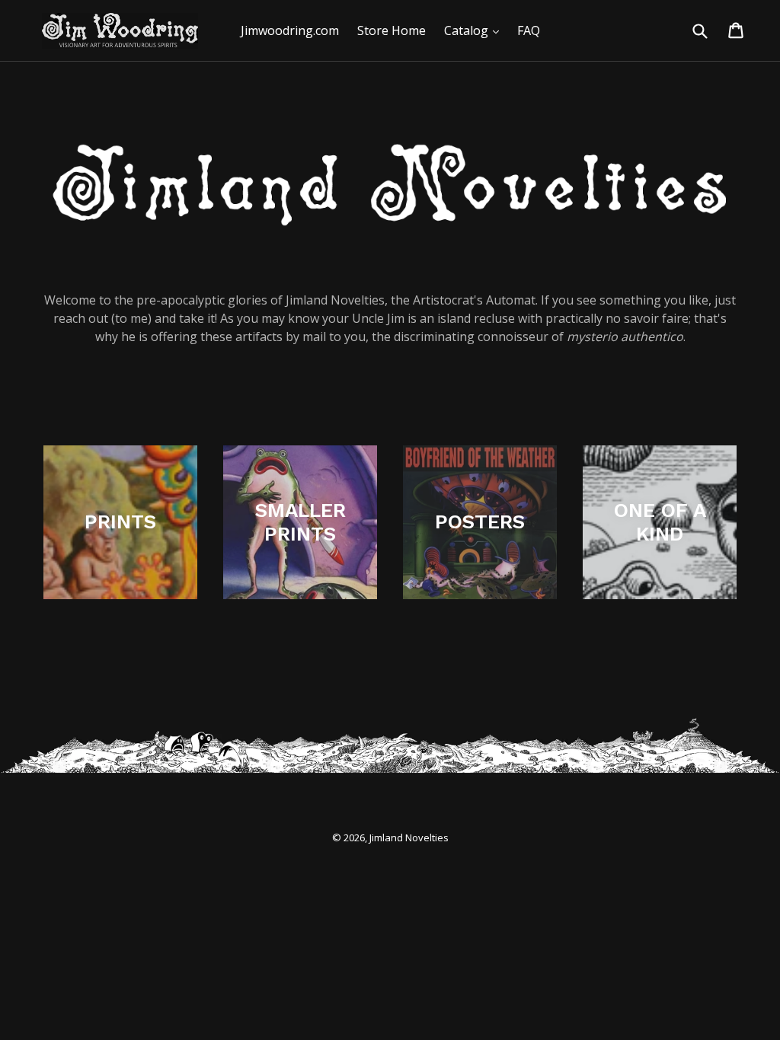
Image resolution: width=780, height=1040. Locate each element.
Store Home (391, 30)
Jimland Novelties (409, 837)
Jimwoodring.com (290, 30)
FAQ (528, 30)
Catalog (475, 30)
